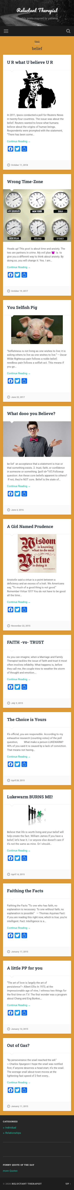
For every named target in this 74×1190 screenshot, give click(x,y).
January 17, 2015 (19, 951)
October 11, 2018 (19, 165)
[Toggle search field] (68, 31)
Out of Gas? (18, 1045)
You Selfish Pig (22, 307)
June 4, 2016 (17, 510)
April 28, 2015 (18, 780)
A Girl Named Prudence (30, 526)
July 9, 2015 (17, 703)
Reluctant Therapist (37, 10)
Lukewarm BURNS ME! (30, 797)
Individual (10, 1127)
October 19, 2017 (19, 291)
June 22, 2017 (18, 397)
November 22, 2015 (20, 625)
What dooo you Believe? (31, 413)
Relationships (13, 1132)
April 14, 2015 (18, 874)
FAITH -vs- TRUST (25, 642)
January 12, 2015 (19, 1029)
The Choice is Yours (26, 719)
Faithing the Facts (25, 890)
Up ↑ (68, 1183)
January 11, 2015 (19, 1106)
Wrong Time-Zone (25, 181)
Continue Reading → (18, 141)
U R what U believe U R (30, 62)
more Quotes (10, 1170)
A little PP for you (25, 968)
